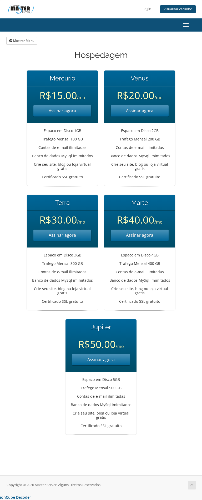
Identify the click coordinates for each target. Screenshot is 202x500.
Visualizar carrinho (178, 9)
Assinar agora (62, 111)
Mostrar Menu (23, 40)
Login (147, 9)
